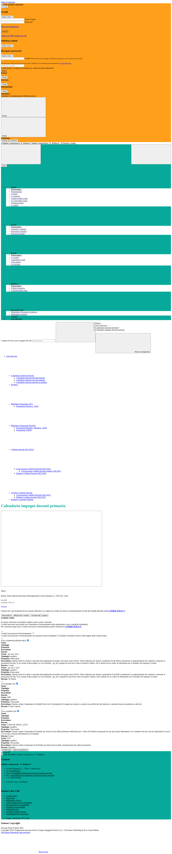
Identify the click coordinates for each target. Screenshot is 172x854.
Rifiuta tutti (21, 615)
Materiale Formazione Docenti (23, 426)
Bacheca (14, 385)
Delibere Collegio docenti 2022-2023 (31, 497)
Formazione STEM (23, 430)
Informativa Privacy (14, 800)
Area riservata (101, 325)
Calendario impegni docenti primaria (30, 380)
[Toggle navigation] (21, 154)
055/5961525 (15, 771)
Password (28, 22)
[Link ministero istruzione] (12, 4)
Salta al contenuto (8, 2)
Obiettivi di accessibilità (15, 807)
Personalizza (6, 615)
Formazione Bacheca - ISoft (27, 406)
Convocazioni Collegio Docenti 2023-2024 (33, 469)
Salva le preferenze (20, 750)
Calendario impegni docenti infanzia (30, 378)
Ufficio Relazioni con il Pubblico (19, 803)
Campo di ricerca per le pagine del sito (16, 341)
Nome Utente (30, 19)
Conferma (13, 141)
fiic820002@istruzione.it (32, 773)
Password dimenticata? (10, 27)
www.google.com (8, 684)
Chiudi (4, 77)
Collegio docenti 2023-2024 (22, 449)
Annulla (4, 141)
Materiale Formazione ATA (22, 404)
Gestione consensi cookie (16, 812)
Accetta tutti (39, 615)
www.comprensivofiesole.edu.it (14, 640)
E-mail (27, 58)
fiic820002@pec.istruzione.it (32, 775)
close (4, 166)
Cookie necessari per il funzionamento (16, 633)
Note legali (10, 798)
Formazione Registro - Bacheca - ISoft (31, 428)
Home (98, 323)
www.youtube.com (9, 711)
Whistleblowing (12, 809)
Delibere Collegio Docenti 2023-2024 (31, 473)
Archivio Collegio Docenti (22, 493)
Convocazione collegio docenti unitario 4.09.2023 (41, 471)
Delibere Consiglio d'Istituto (22, 499)
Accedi (4, 7)
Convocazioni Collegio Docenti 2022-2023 (33, 495)
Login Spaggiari (65, 63)
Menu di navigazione (142, 352)
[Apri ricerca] (151, 154)
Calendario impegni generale (107, 328)
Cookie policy (11, 796)
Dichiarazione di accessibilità (17, 805)
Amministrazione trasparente (17, 814)
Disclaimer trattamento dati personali (15, 832)
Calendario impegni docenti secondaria (31, 382)
